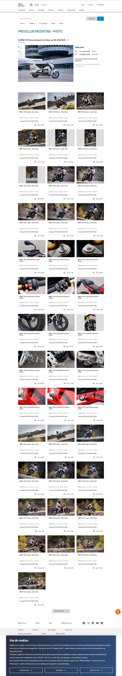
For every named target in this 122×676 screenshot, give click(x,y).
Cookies (43, 634)
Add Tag (92, 19)
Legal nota (68, 630)
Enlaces (35, 630)
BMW (37, 623)
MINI (50, 623)
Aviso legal (51, 630)
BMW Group (22, 623)
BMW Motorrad (66, 623)
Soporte (20, 630)
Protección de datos (24, 634)
